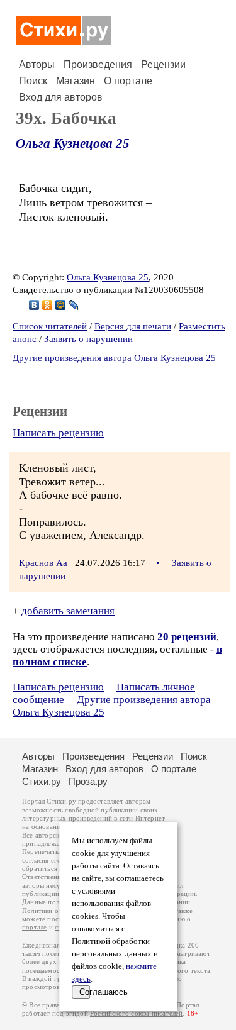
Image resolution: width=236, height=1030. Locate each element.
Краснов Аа (43, 563)
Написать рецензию (58, 433)
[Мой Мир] (60, 305)
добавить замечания (68, 611)
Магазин (75, 80)
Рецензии (163, 64)
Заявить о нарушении (88, 339)
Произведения (98, 64)
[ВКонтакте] (34, 305)
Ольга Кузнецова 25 (73, 143)
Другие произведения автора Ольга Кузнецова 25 (114, 358)
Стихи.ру (41, 781)
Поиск (33, 80)
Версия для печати (132, 326)
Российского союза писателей (136, 1013)
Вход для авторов (61, 97)
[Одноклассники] (47, 305)
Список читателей (50, 326)
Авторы (37, 64)
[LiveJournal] (74, 305)
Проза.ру (88, 781)
